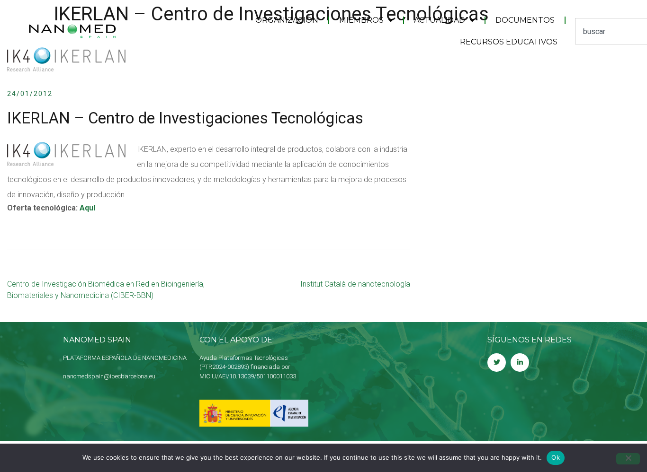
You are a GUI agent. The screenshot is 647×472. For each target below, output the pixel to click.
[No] (628, 458)
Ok (555, 457)
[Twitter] (496, 362)
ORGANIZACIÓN (286, 20)
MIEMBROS (361, 20)
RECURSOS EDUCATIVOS (508, 41)
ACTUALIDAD (439, 20)
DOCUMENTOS (525, 20)
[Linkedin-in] (520, 362)
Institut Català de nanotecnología (355, 284)
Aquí (86, 207)
